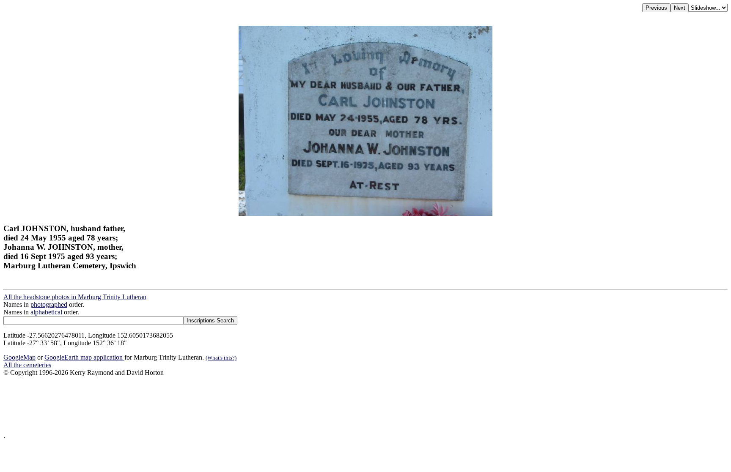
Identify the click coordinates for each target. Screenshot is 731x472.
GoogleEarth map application (84, 357)
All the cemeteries (27, 364)
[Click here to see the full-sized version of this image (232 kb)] (365, 213)
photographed (48, 304)
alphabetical (46, 312)
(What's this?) (221, 358)
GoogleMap (19, 357)
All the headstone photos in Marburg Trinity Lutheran (74, 296)
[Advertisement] (257, 406)
